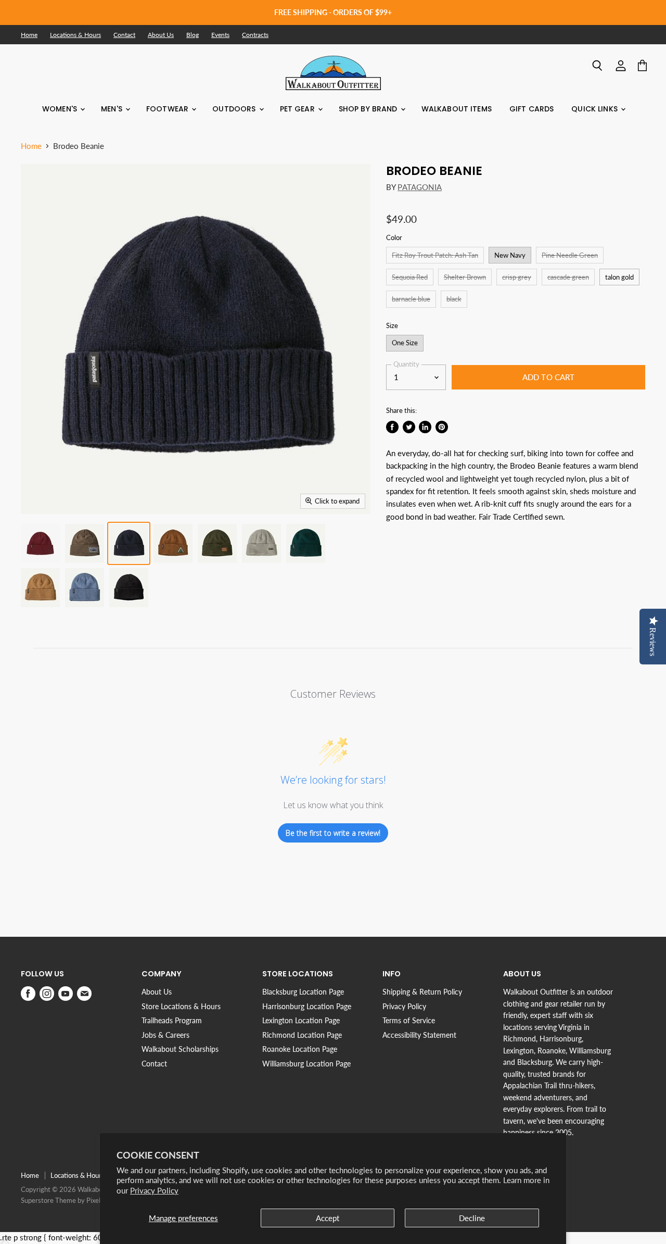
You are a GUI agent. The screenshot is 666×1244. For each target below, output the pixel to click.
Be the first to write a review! (333, 833)
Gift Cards (531, 109)
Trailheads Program (172, 1020)
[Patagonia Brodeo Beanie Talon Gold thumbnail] (40, 587)
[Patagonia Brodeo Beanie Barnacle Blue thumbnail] (84, 587)
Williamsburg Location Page (306, 1063)
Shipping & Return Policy (422, 991)
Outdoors (235, 109)
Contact (124, 35)
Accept (327, 1218)
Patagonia (419, 187)
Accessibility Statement (419, 1035)
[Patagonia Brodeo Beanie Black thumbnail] (128, 587)
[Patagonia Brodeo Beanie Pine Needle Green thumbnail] (217, 543)
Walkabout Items (456, 109)
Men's (112, 109)
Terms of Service (408, 1020)
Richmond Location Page (302, 1035)
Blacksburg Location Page (303, 991)
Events (220, 35)
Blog (192, 35)
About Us (161, 35)
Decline (472, 1218)
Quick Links (595, 109)
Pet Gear (298, 109)
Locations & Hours (75, 35)
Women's (60, 109)
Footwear (168, 109)
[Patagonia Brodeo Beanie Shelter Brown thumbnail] (173, 543)
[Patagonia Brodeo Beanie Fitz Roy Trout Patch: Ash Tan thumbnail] (84, 543)
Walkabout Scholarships (180, 1049)
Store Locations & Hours (181, 1006)
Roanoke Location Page (299, 1049)
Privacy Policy (154, 1190)
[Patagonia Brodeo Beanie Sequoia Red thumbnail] (40, 543)
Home (29, 35)
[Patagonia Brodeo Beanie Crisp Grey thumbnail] (261, 543)
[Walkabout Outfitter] (333, 73)
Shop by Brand (369, 109)
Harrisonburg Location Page (306, 1006)
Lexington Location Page (301, 1020)
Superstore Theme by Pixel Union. (71, 1200)
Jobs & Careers (165, 1035)
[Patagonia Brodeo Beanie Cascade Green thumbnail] (305, 543)
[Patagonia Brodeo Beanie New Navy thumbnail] (128, 543)
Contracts (255, 35)
